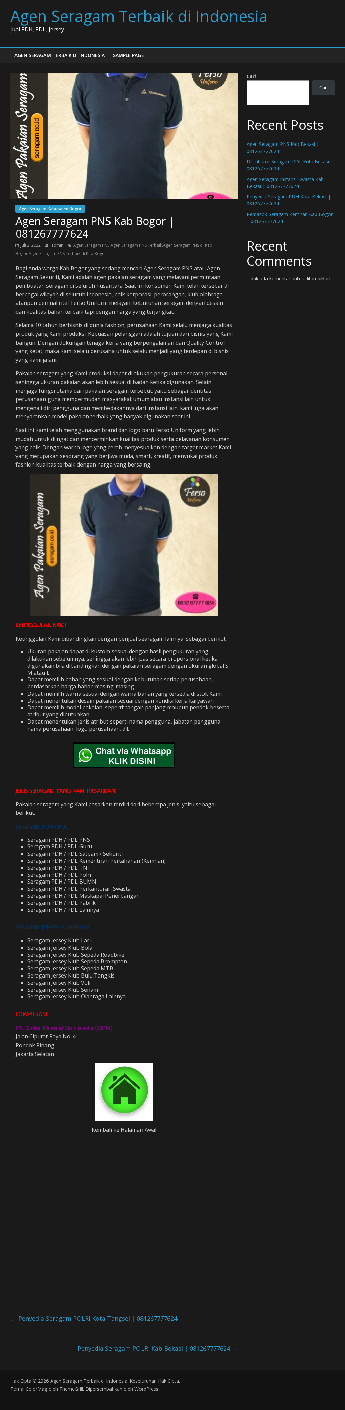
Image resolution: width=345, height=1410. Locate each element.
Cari (251, 76)
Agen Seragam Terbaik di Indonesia (139, 15)
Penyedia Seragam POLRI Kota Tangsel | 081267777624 (93, 1318)
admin (57, 245)
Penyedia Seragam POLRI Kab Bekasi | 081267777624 (157, 1348)
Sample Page (128, 55)
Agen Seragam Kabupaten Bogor (50, 209)
